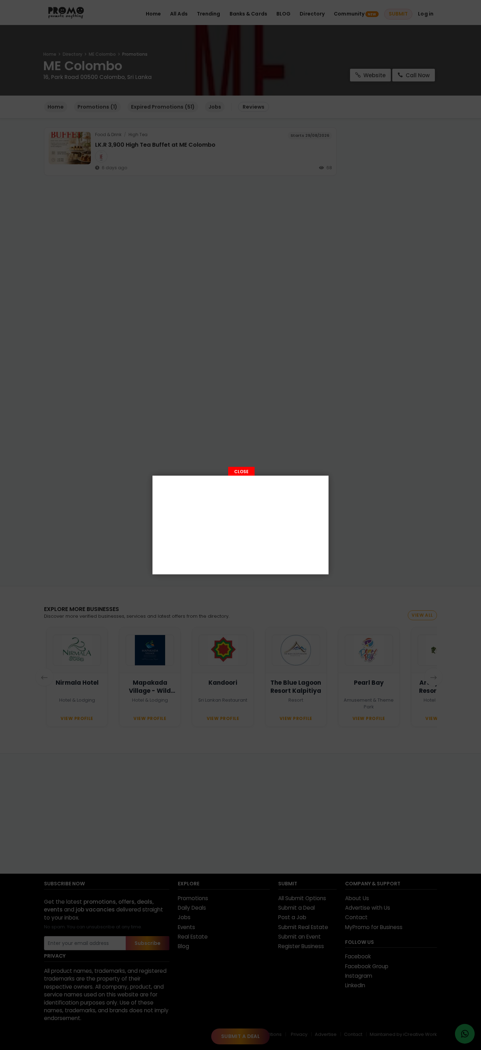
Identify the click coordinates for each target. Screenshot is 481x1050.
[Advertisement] (240, 525)
